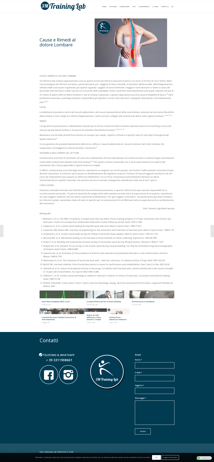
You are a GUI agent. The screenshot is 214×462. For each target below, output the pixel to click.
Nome (138, 359)
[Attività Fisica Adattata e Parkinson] (1, 231)
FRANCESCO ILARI (65, 452)
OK (156, 457)
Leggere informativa (170, 457)
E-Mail (138, 372)
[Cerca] (172, 6)
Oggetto (139, 385)
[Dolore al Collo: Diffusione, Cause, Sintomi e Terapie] (212, 231)
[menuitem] (104, 6)
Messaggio (140, 398)
